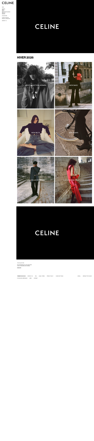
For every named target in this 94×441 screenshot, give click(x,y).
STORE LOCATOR (5, 17)
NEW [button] (3, 7)
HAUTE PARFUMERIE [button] (6, 11)
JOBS (30, 278)
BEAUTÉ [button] (3, 12)
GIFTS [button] (3, 10)
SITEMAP (35, 278)
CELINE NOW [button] (4, 15)
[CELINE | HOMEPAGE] (8, 3)
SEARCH (4, 20)
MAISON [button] (3, 13)
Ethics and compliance (22, 278)
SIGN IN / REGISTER (6, 18)
